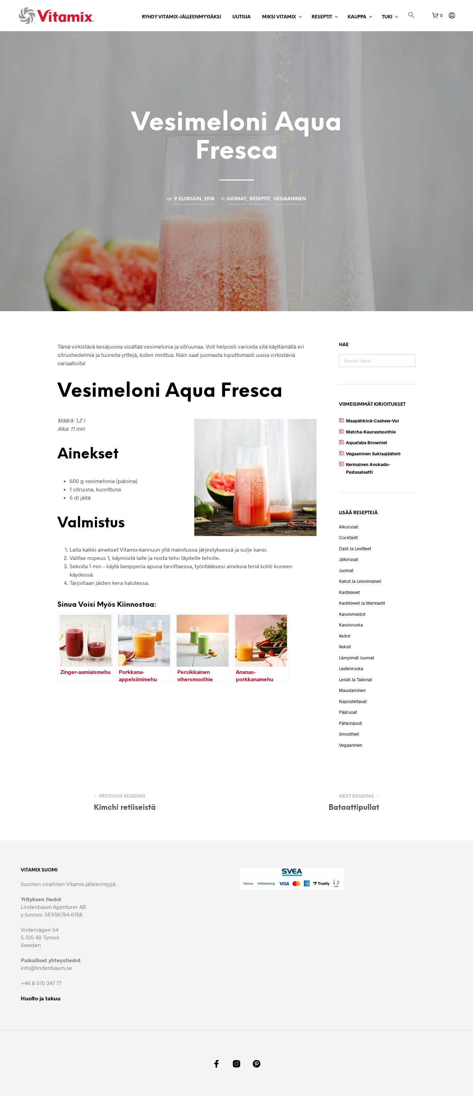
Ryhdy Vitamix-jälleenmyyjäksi (181, 17)
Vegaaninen (290, 198)
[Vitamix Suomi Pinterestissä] (256, 1064)
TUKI (387, 17)
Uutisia (241, 17)
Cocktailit (348, 537)
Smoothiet (349, 734)
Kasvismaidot (352, 614)
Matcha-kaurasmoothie (371, 432)
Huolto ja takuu (41, 998)
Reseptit (322, 17)
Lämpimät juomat (356, 657)
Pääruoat (348, 712)
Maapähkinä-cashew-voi (372, 420)
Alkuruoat (348, 526)
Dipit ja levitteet (355, 548)
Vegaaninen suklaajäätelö (373, 453)
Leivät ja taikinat (355, 679)
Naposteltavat (353, 701)
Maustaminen (352, 690)
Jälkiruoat (348, 559)
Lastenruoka (351, 668)
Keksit (345, 646)
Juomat (236, 198)
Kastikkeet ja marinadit (362, 603)
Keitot (344, 636)
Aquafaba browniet (366, 442)
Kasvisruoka (351, 625)
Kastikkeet (349, 592)
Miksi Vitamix (279, 17)
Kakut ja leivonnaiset (360, 581)
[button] (411, 16)
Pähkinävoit (350, 723)
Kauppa (357, 17)
